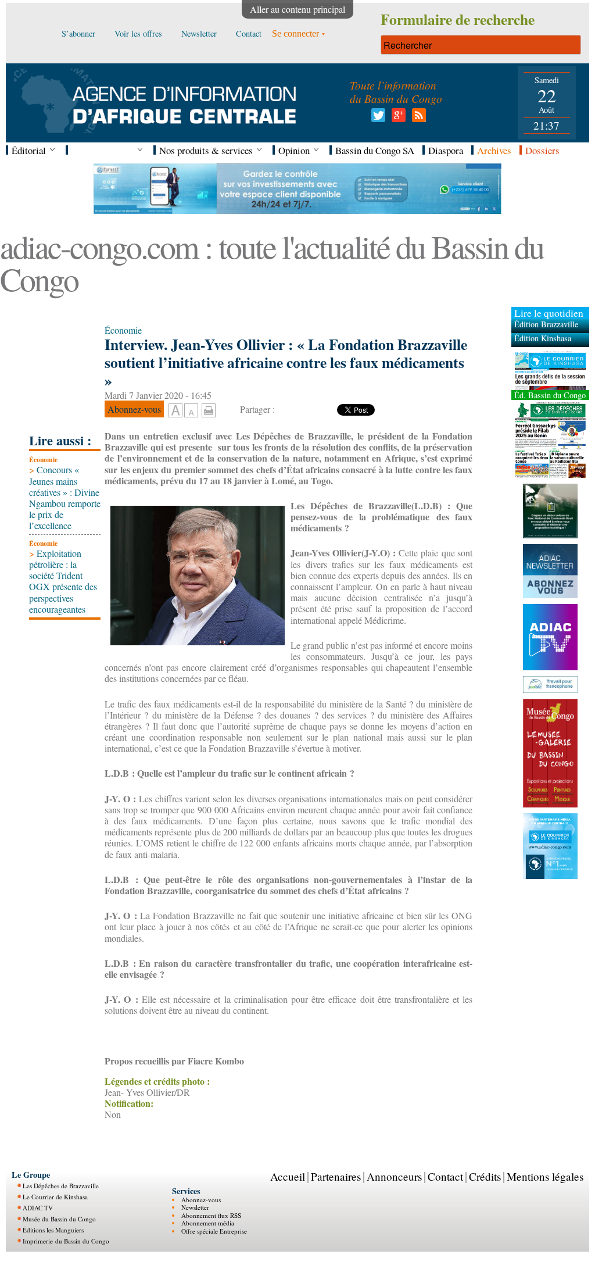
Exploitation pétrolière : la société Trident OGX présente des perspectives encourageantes (63, 581)
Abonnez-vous (201, 1199)
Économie (43, 459)
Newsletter (195, 1207)
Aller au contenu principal (297, 9)
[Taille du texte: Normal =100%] (191, 411)
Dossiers (542, 150)
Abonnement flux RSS (211, 1215)
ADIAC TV (38, 1207)
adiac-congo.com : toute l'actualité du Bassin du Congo (271, 262)
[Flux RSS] (417, 118)
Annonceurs (394, 1176)
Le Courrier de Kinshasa (55, 1196)
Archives (494, 150)
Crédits (485, 1176)
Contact (445, 1176)
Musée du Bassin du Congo (59, 1218)
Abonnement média (207, 1222)
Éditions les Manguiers (53, 1229)
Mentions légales (545, 1176)
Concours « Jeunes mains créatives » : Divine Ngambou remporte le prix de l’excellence (65, 497)
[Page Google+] (397, 118)
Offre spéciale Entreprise (214, 1231)
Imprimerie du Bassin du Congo (66, 1241)
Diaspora (445, 150)
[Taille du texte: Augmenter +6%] (175, 411)
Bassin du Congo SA (374, 150)
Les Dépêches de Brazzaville (61, 1185)
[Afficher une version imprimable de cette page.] (208, 408)
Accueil (287, 1176)
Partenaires (336, 1176)
